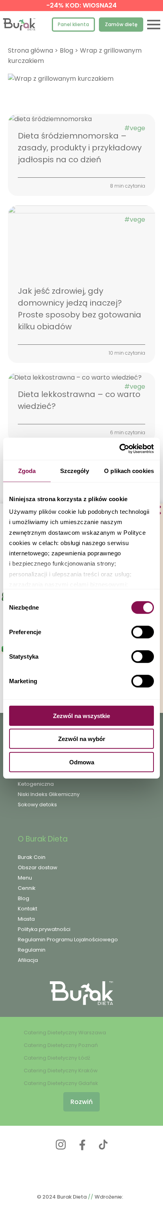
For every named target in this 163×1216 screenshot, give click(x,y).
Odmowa (81, 761)
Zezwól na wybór (81, 738)
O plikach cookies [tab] (129, 470)
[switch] (142, 631)
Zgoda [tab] (27, 470)
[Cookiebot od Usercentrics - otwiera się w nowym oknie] (119, 449)
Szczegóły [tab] (74, 470)
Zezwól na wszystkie (81, 715)
